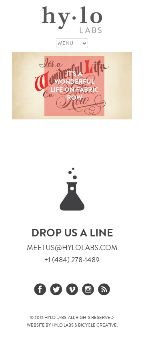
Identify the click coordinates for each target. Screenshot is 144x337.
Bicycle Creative (97, 325)
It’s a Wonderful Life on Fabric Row (74, 86)
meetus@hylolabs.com (72, 247)
